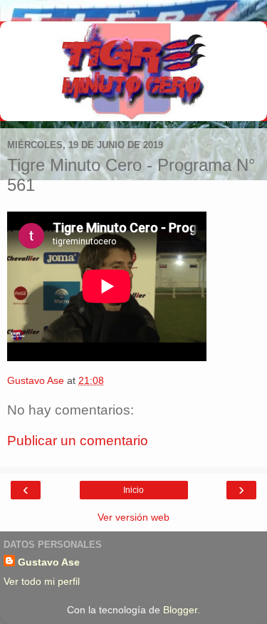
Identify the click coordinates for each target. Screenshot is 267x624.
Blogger (180, 609)
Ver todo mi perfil (42, 581)
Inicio (133, 490)
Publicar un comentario (77, 440)
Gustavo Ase (49, 562)
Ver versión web (133, 517)
